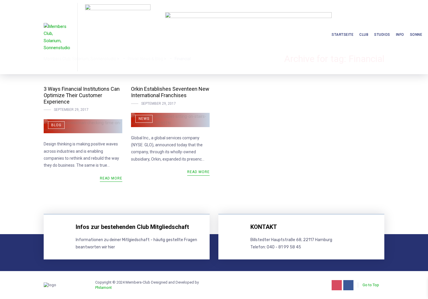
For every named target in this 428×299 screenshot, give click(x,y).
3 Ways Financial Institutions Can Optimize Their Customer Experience (82, 95)
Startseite (342, 35)
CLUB (363, 35)
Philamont (103, 287)
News (144, 119)
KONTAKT (263, 226)
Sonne (416, 35)
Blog (56, 125)
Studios (382, 35)
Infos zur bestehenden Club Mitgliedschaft (132, 226)
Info (400, 35)
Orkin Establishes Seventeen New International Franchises (170, 92)
